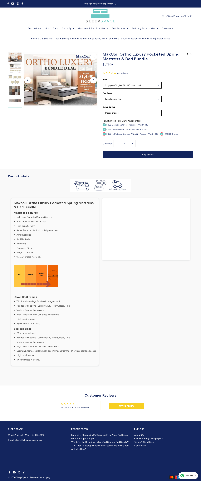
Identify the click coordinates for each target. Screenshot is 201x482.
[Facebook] (8, 4)
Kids (47, 28)
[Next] (93, 80)
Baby (56, 28)
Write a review (126, 405)
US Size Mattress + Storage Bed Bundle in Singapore (70, 38)
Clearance (167, 28)
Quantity (107, 143)
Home (34, 38)
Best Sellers (34, 28)
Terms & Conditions (144, 442)
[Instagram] (17, 4)
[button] (109, 73)
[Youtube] (12, 4)
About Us (139, 435)
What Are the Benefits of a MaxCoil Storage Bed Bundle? (100, 442)
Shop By (67, 28)
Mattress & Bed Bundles (91, 28)
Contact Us (140, 445)
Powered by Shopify (40, 477)
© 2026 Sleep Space (18, 477)
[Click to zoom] (93, 56)
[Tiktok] (22, 4)
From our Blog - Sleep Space (148, 438)
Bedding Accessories (144, 28)
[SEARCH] (163, 15)
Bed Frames (118, 28)
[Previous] (27, 80)
